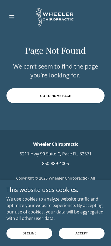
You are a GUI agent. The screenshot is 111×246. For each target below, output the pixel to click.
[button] (13, 17)
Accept (81, 233)
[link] (55, 17)
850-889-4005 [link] (55, 163)
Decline (29, 233)
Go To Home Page (55, 96)
